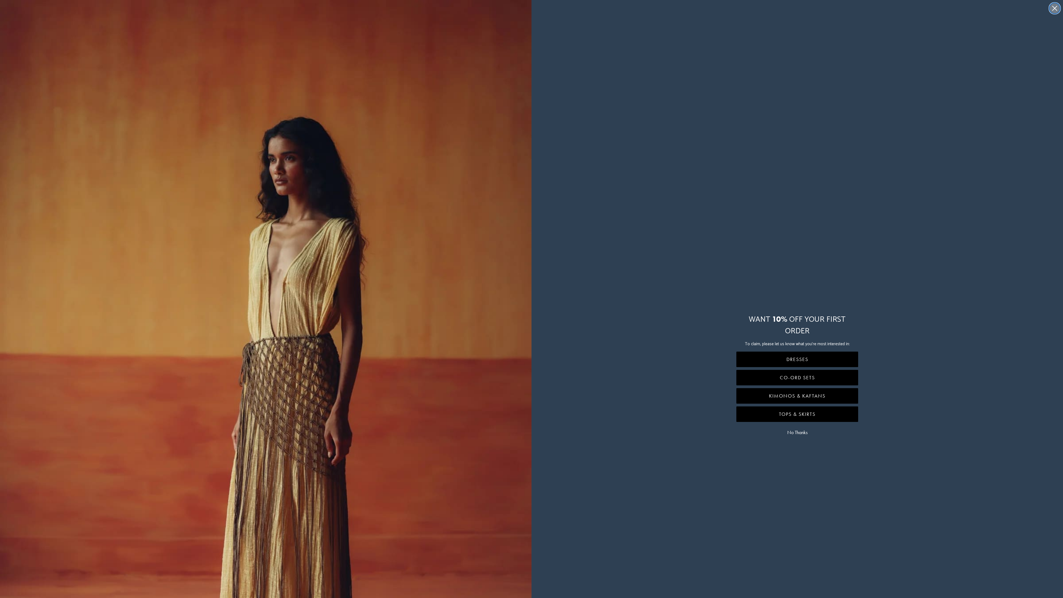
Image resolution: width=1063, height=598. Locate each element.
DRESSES (797, 359)
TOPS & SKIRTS (797, 414)
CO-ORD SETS (797, 378)
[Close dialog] (1054, 8)
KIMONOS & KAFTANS (797, 396)
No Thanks (797, 432)
